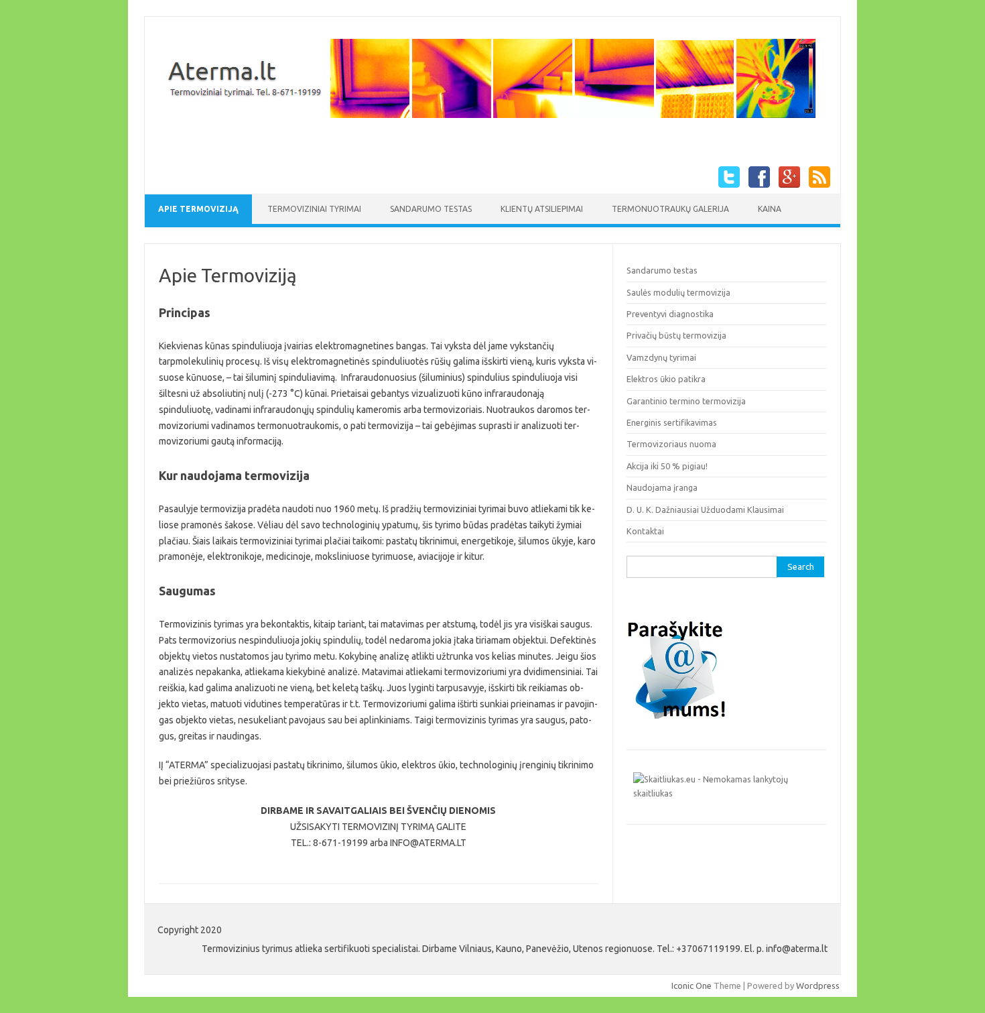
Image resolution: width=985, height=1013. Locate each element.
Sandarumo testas (431, 208)
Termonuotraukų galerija (670, 208)
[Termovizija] (487, 118)
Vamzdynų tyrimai (661, 357)
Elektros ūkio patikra (666, 378)
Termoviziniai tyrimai (314, 208)
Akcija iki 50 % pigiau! (667, 466)
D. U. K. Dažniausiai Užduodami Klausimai (705, 509)
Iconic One (691, 985)
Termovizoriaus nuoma (671, 444)
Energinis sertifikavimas (672, 422)
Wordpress (818, 985)
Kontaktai (645, 531)
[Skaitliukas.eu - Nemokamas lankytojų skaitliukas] (726, 793)
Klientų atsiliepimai (542, 208)
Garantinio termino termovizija (686, 401)
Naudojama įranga (662, 487)
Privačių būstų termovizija (676, 335)
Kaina (769, 208)
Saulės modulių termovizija (678, 292)
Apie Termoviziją (198, 208)
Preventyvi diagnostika (670, 313)
